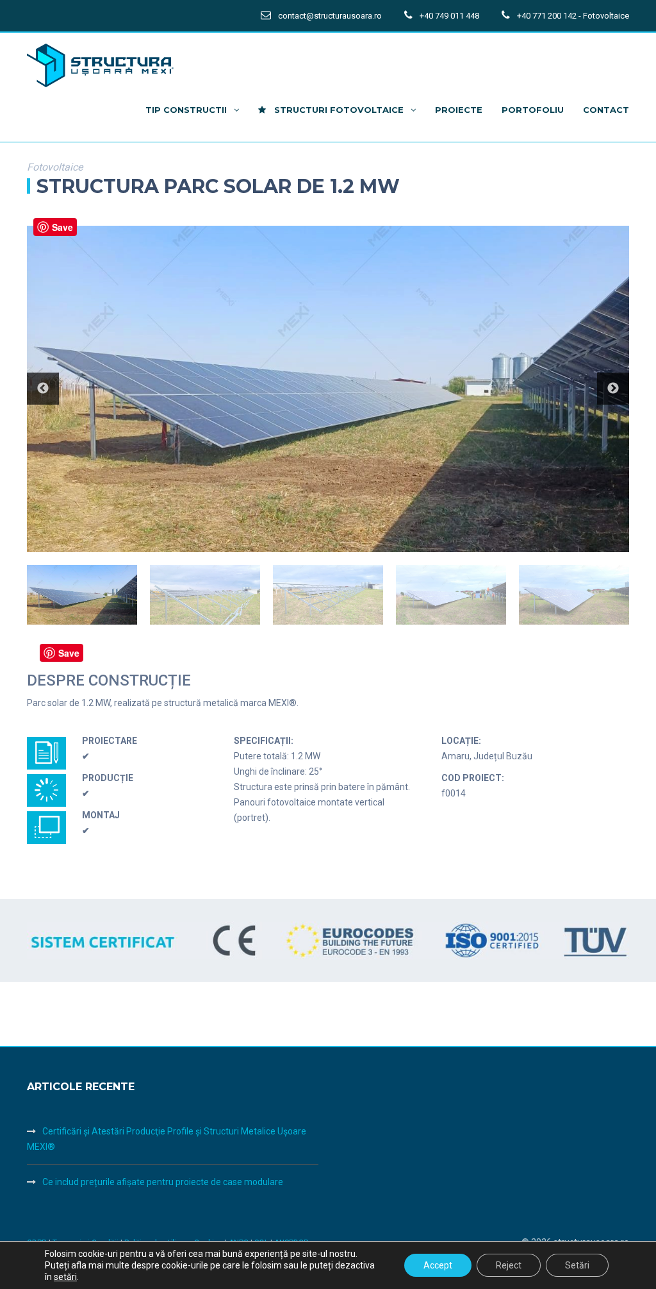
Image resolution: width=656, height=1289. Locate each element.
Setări (577, 1265)
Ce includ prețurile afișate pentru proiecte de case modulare (162, 1182)
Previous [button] (43, 389)
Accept (437, 1265)
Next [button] (613, 389)
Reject (508, 1265)
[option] (328, 389)
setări (65, 1277)
